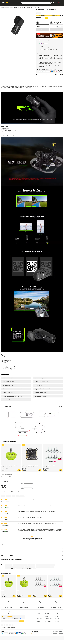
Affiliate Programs (48, 619)
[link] (2, 7)
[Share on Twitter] (51, 74)
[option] (42, 23)
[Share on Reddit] (58, 74)
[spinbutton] (59, 26)
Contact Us (56, 613)
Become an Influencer (48, 618)
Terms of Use (56, 621)
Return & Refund (57, 618)
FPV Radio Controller (39, 618)
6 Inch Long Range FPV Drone (8, 7)
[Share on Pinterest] (46, 74)
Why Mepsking (47, 613)
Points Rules (47, 616)
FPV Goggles (38, 619)
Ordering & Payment (57, 616)
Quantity (38, 26)
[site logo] (4, 3)
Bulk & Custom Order (48, 621)
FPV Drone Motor (38, 613)
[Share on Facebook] (48, 74)
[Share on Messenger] (56, 74)
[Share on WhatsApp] (53, 74)
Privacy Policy (56, 619)
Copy (61, 74)
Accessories (37, 624)
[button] (57, 26)
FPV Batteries (38, 621)
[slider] (11, 485)
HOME (2, 7)
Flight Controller (38, 616)
